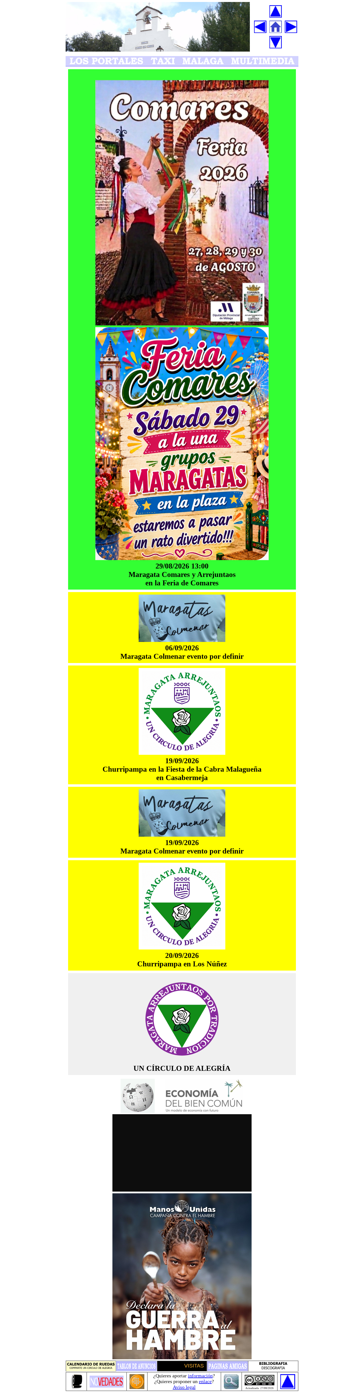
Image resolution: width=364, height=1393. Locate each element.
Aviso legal (184, 1387)
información (200, 1375)
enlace (205, 1381)
